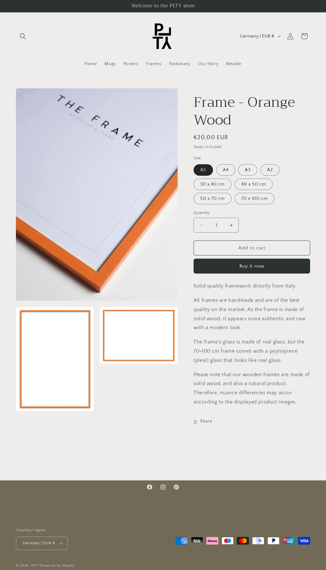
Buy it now (251, 266)
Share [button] (206, 421)
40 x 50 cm (253, 184)
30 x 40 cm (212, 184)
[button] (23, 36)
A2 (270, 170)
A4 (226, 170)
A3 (248, 170)
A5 (203, 170)
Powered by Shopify (57, 565)
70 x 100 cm (254, 198)
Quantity (202, 212)
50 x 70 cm (212, 198)
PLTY (35, 565)
